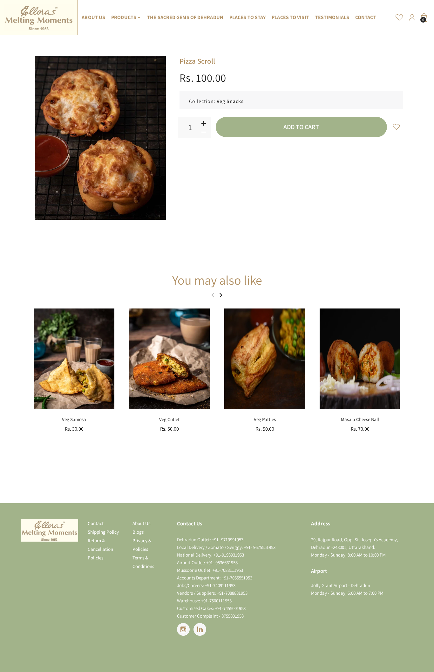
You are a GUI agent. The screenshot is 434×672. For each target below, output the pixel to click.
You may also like (217, 280)
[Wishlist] (399, 17)
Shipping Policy (103, 532)
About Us (141, 523)
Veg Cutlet (169, 419)
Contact (96, 523)
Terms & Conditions (143, 562)
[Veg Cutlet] (169, 359)
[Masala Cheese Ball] (360, 359)
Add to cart (301, 127)
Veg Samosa (74, 419)
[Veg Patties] (265, 359)
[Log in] (412, 17)
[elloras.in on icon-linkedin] (199, 629)
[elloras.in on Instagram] (183, 629)
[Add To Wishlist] (396, 126)
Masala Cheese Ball (360, 419)
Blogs (138, 532)
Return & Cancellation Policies (100, 549)
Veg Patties (265, 419)
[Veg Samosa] (74, 359)
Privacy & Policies (141, 544)
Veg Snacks (230, 101)
